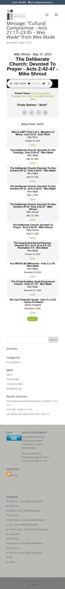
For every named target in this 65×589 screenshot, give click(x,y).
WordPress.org (13, 388)
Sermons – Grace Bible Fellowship (26, 552)
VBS (10, 557)
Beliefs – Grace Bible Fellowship (25, 510)
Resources (14, 548)
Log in (9, 374)
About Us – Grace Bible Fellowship (26, 501)
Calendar (13, 515)
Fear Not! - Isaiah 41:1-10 (19, 409)
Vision (12, 562)
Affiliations (14, 505)
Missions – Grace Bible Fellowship (26, 543)
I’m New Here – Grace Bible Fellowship (28, 529)
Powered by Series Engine (32, 327)
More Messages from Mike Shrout (30, 94)
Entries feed (12, 379)
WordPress (32, 585)
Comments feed (14, 383)
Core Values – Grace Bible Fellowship (27, 519)
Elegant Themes (32, 581)
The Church (37, 93)
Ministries (14, 538)
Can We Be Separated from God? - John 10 (27, 414)
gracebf (13, 42)
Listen (33, 144)
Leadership (14, 534)
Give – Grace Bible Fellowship (23, 524)
